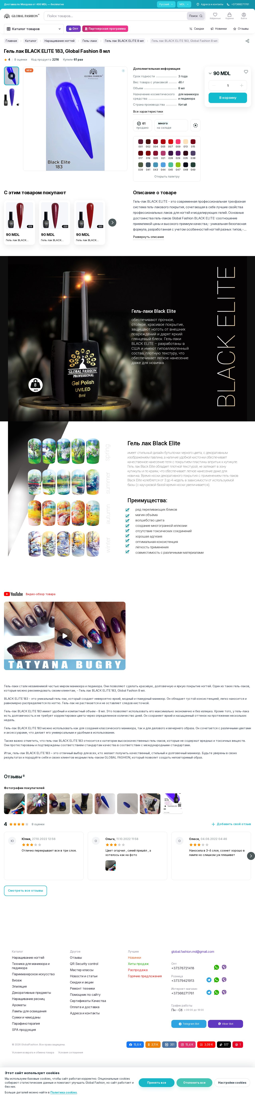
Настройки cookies (232, 1082)
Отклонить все (194, 1082)
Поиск (193, 16)
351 (172, 1044)
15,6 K (137, 1044)
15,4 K (189, 1044)
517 (226, 1044)
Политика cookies (63, 1092)
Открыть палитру (166, 176)
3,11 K (154, 1044)
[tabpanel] (127, 841)
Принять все (156, 1082)
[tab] (14, 776)
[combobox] (125, 16)
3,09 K (208, 1044)
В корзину (227, 98)
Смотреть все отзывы (25, 890)
